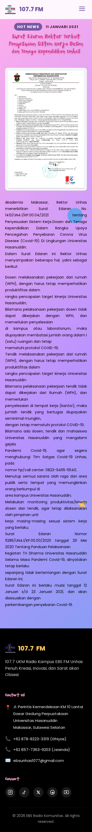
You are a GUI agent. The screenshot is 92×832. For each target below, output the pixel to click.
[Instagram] (10, 792)
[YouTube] (66, 792)
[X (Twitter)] (38, 792)
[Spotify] (52, 792)
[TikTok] (24, 792)
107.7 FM (31, 9)
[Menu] (82, 9)
